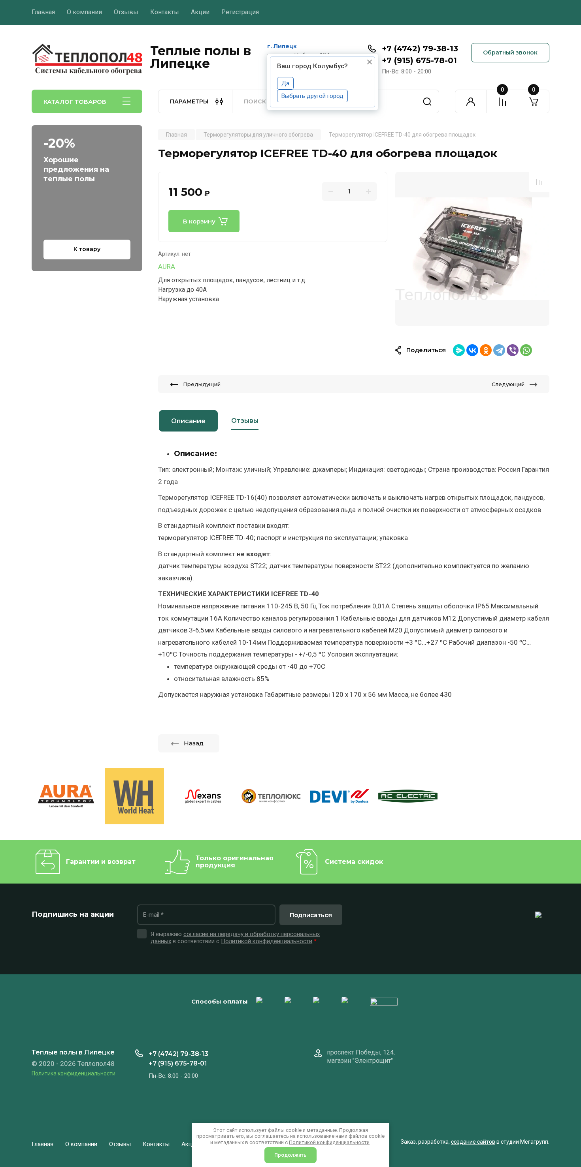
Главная (43, 12)
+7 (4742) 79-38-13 (420, 48)
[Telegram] (499, 350)
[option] (472, 249)
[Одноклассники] (486, 350)
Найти (427, 101)
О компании (84, 12)
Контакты (164, 12)
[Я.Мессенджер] (459, 350)
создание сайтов (473, 1142)
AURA (166, 266)
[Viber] (513, 350)
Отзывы (126, 12)
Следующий (508, 384)
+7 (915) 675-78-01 (419, 60)
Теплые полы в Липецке (200, 57)
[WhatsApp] (526, 350)
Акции (200, 12)
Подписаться (311, 915)
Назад (194, 743)
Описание (188, 421)
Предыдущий (202, 384)
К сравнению (539, 182)
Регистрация (240, 12)
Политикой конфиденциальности (266, 941)
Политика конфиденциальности (73, 1073)
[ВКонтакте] (472, 350)
